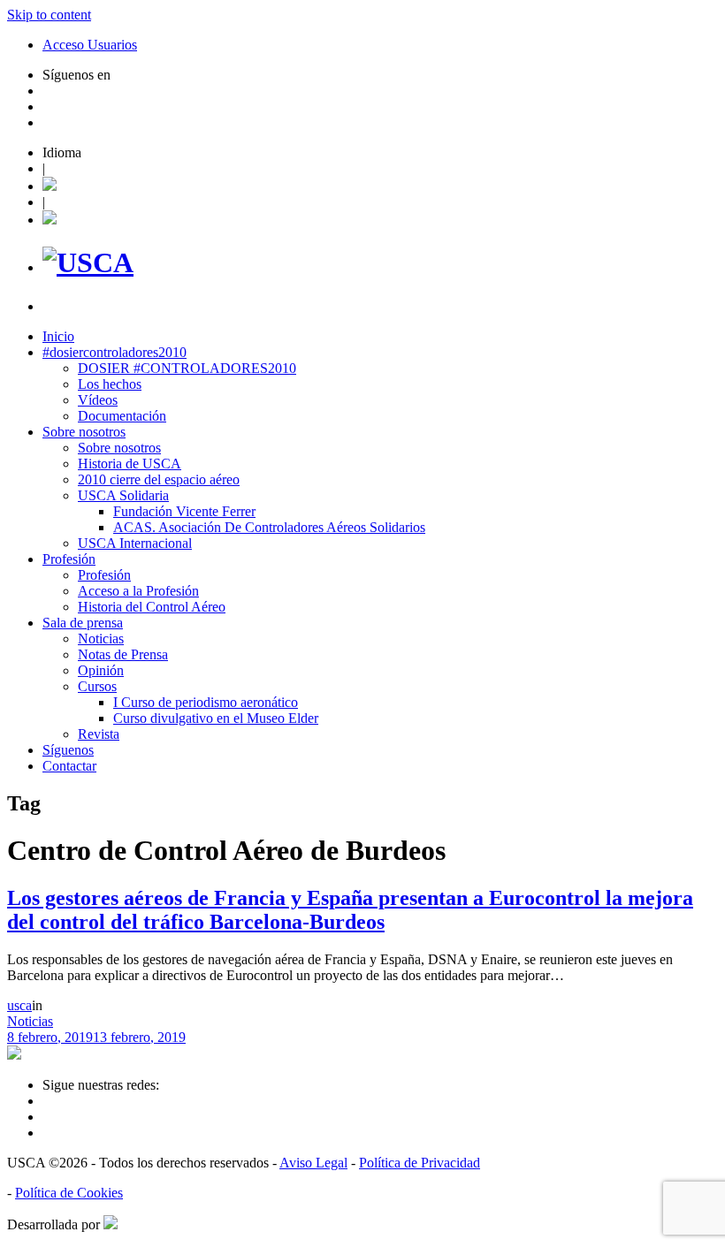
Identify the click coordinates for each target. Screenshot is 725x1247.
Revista (98, 733)
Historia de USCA (129, 463)
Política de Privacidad (419, 1162)
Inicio (58, 336)
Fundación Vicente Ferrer (184, 511)
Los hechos (109, 384)
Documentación (122, 415)
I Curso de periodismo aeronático (205, 702)
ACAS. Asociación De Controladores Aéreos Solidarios (269, 527)
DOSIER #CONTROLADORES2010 (187, 368)
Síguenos (68, 749)
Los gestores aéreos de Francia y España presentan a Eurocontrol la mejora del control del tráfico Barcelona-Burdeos (350, 909)
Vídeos (98, 399)
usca (19, 1005)
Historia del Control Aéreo (151, 606)
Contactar (69, 765)
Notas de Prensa (123, 654)
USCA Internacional (135, 543)
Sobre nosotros (84, 431)
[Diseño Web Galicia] (110, 1224)
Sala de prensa (82, 622)
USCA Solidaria (123, 495)
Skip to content (49, 14)
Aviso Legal (313, 1162)
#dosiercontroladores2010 (114, 352)
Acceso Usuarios (89, 44)
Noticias (101, 638)
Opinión (101, 670)
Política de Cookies (69, 1192)
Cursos (97, 686)
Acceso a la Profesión (138, 590)
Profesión (68, 558)
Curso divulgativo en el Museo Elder (215, 718)
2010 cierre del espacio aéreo (159, 479)
